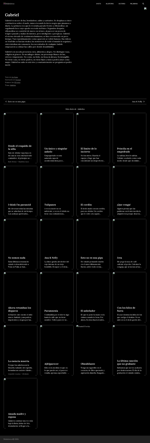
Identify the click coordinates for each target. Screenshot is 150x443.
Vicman (18, 80)
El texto (17, 82)
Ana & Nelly (137, 101)
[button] (143, 3)
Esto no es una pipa (16, 101)
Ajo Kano (14, 77)
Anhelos (13, 85)
